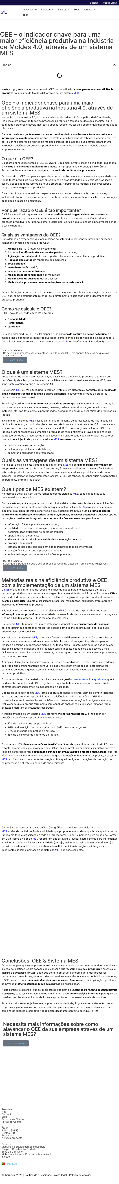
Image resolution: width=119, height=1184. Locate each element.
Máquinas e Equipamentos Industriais (23, 1146)
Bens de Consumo (12, 1151)
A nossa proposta (12, 1137)
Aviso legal (60, 1175)
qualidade (100, 679)
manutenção (83, 679)
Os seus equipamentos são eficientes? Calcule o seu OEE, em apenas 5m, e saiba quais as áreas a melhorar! (56, 354)
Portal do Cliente (109, 2)
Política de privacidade (38, 1175)
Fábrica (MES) (10, 1130)
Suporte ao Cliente (13, 1119)
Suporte (94, 2)
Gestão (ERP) (9, 1132)
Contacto (7, 1114)
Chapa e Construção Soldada (19, 1149)
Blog (4, 1116)
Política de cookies (80, 1175)
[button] (30, 9)
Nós (4, 1111)
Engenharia (8, 1135)
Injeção (6, 1156)
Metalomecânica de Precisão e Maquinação (27, 1154)
